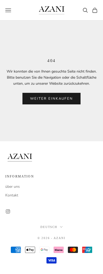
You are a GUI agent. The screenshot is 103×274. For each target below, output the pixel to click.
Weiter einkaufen (51, 98)
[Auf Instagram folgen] (8, 211)
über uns (12, 186)
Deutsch (49, 227)
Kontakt (11, 195)
